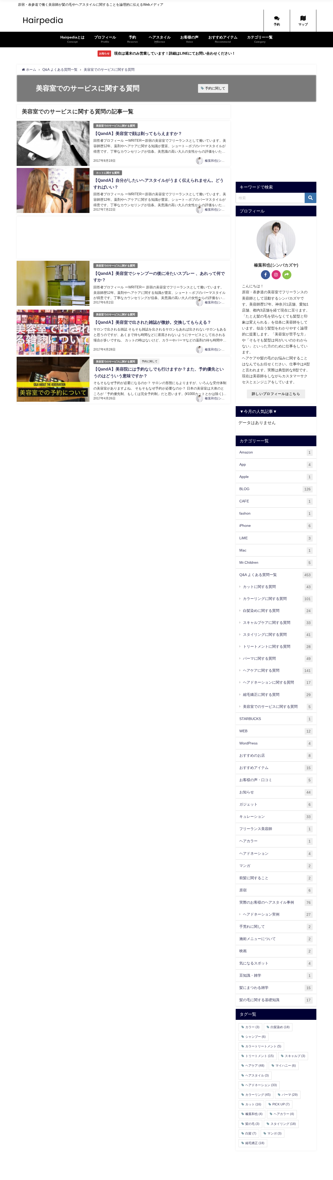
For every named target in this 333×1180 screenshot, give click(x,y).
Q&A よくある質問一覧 (275, 575)
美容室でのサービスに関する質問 (115, 125)
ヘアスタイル (257, 1075)
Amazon (275, 452)
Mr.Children (275, 562)
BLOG (275, 489)
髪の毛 (252, 1124)
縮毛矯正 (254, 1143)
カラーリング (258, 1095)
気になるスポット (275, 963)
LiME (275, 538)
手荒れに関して (275, 926)
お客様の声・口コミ (275, 780)
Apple (275, 477)
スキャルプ (295, 1056)
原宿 (275, 890)
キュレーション (275, 816)
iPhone (275, 525)
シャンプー (255, 1037)
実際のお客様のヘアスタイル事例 (275, 902)
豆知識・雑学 (275, 975)
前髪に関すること (275, 878)
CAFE (275, 501)
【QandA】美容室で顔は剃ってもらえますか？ (137, 133)
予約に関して (215, 88)
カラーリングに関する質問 (277, 599)
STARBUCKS (275, 719)
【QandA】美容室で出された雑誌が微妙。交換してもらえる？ (152, 322)
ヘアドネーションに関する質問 (277, 682)
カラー (252, 1027)
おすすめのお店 (275, 755)
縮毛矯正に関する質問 (277, 694)
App (275, 464)
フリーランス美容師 (275, 829)
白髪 (250, 1133)
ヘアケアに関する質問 (277, 670)
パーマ (290, 1095)
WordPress (275, 743)
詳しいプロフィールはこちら (276, 394)
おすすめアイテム (275, 768)
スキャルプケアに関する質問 (277, 622)
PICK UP (281, 1104)
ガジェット (275, 804)
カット (253, 1104)
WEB (275, 731)
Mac (275, 550)
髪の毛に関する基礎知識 (275, 1000)
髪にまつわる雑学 (275, 988)
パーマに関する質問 (277, 658)
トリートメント (259, 1056)
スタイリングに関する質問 (277, 634)
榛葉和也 (253, 1114)
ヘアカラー (275, 841)
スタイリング (283, 1124)
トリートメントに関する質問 (277, 646)
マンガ (275, 866)
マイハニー (286, 1065)
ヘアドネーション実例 (277, 914)
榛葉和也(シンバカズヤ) (221, 161)
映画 (275, 951)
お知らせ (275, 792)
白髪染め (280, 1027)
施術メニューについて (275, 939)
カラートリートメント (263, 1046)
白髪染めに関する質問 (277, 610)
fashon (275, 513)
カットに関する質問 (107, 172)
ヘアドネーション (275, 853)
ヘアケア (254, 1065)
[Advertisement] (123, 238)
